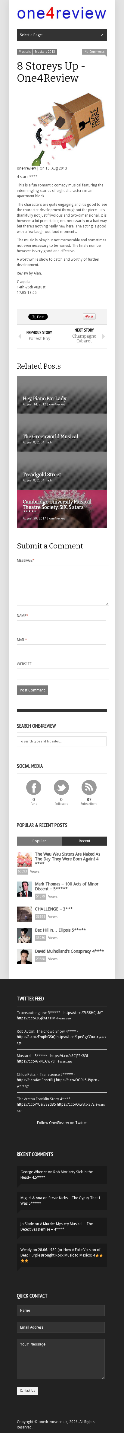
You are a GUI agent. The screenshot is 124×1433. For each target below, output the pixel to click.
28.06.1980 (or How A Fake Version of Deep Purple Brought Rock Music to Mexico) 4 (60, 1252)
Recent (84, 841)
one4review (26, 168)
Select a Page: (31, 35)
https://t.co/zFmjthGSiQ (36, 1037)
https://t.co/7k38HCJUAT (83, 1013)
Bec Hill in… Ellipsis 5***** (60, 930)
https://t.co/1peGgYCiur (76, 1037)
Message (26, 560)
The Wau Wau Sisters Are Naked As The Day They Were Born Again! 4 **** (67, 859)
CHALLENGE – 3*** (54, 909)
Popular (39, 841)
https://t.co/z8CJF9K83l (69, 1056)
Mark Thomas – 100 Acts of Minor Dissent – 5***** (66, 886)
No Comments (94, 51)
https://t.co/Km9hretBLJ (36, 1080)
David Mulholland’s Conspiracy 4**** (69, 951)
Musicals (25, 51)
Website (24, 664)
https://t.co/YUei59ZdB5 (36, 1104)
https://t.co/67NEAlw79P (37, 1061)
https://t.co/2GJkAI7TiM (36, 1018)
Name (22, 616)
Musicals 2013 (45, 51)
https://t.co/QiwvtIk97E (76, 1104)
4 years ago (63, 1018)
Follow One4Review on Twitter (62, 1123)
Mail (22, 640)
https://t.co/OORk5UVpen (76, 1080)
